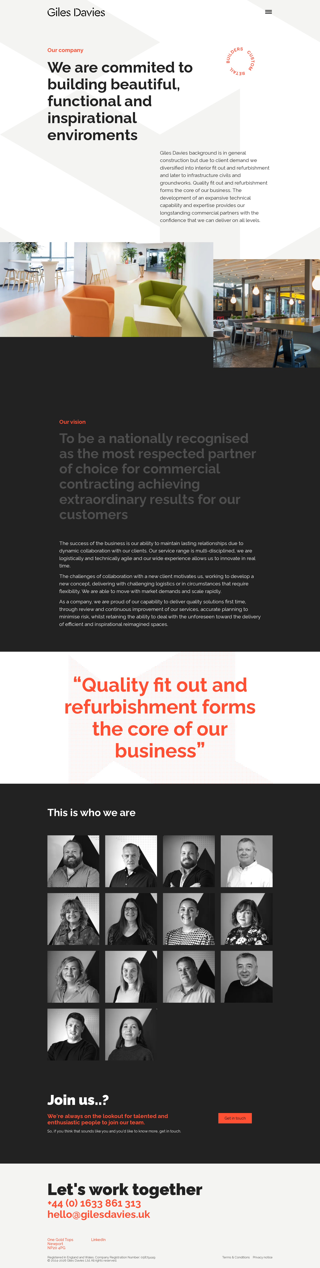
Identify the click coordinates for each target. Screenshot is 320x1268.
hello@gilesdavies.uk (98, 1214)
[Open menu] (268, 12)
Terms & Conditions (236, 1257)
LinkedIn (98, 1240)
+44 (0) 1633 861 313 (94, 1203)
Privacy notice (263, 1257)
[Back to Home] (76, 11)
